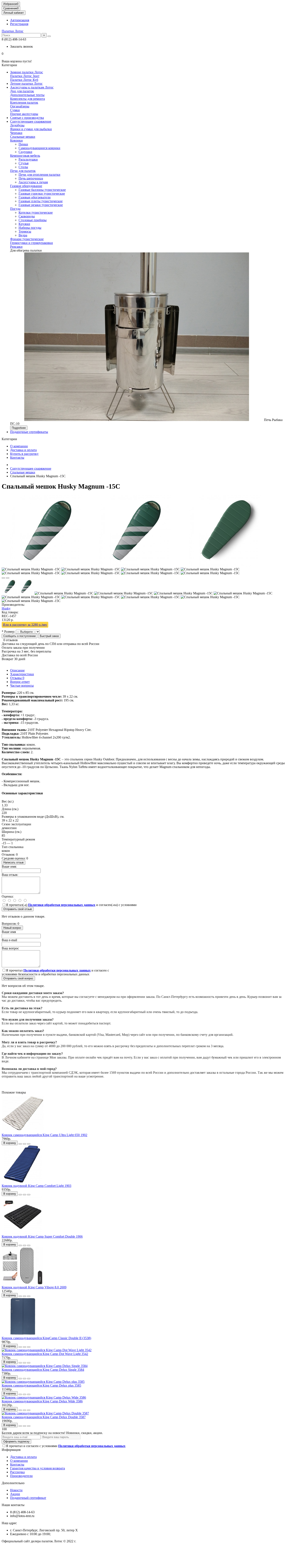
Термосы (25, 231)
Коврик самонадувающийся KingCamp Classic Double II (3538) (46, 1338)
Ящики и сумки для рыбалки (31, 129)
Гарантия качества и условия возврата (37, 1468)
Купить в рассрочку (24, 454)
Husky (6, 608)
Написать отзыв (13, 862)
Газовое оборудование (26, 186)
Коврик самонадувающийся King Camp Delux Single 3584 (43, 1369)
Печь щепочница (31, 178)
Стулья (23, 163)
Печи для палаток (23, 171)
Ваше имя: (9, 866)
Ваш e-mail (9, 940)
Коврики (16, 140)
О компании (19, 446)
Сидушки (25, 152)
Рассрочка (17, 1472)
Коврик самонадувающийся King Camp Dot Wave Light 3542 (45, 1354)
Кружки (24, 224)
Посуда (15, 208)
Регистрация (19, 24)
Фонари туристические (27, 239)
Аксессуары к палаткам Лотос (32, 87)
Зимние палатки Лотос (26, 72)
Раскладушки (28, 159)
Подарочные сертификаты (29, 432)
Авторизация (19, 20)
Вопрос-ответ (20, 682)
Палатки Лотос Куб (24, 80)
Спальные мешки (22, 136)
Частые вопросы (22, 685)
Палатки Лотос (12, 31)
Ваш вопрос (10, 948)
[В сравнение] (7, 578)
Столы (23, 167)
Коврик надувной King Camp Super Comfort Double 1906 (42, 1236)
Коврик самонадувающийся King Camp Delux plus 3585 (41, 1385)
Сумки (15, 110)
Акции (15, 1494)
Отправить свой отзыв (17, 909)
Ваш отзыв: (10, 875)
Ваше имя (9, 932)
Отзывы (17, 678)
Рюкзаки (16, 246)
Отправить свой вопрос (18, 978)
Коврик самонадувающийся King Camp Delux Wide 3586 (42, 1401)
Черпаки (16, 133)
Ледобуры (17, 125)
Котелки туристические (36, 212)
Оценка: (7, 896)
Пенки (23, 144)
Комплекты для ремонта (27, 99)
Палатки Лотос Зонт (24, 76)
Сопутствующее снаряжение (30, 121)
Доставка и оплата (23, 450)
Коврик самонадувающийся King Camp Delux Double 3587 (44, 1417)
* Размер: (8, 631)
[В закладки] (3, 578)
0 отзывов (10, 640)
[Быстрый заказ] (20, 1144)
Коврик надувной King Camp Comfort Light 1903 (36, 1185)
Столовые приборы (33, 220)
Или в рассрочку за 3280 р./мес (25, 624)
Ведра (23, 235)
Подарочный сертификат (28, 1498)
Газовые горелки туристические (42, 193)
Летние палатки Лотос (26, 83)
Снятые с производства (27, 117)
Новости (16, 1490)
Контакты (17, 457)
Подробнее (19, 427)
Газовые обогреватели (35, 197)
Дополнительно (13, 1483)
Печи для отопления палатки (39, 174)
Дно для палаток (22, 91)
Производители (21, 1476)
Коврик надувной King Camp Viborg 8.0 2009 (34, 1287)
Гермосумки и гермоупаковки (31, 243)
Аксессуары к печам (33, 182)
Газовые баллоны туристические (42, 190)
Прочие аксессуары (24, 114)
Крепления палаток (24, 102)
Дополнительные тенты (27, 95)
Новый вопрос (12, 927)
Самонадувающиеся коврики (39, 148)
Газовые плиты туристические (41, 201)
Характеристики (22, 674)
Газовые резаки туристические (41, 205)
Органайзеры (19, 106)
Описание (17, 670)
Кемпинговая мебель (25, 155)
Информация (11, 1450)
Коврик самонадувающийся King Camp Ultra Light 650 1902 (44, 1135)
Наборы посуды (30, 227)
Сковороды (27, 216)
